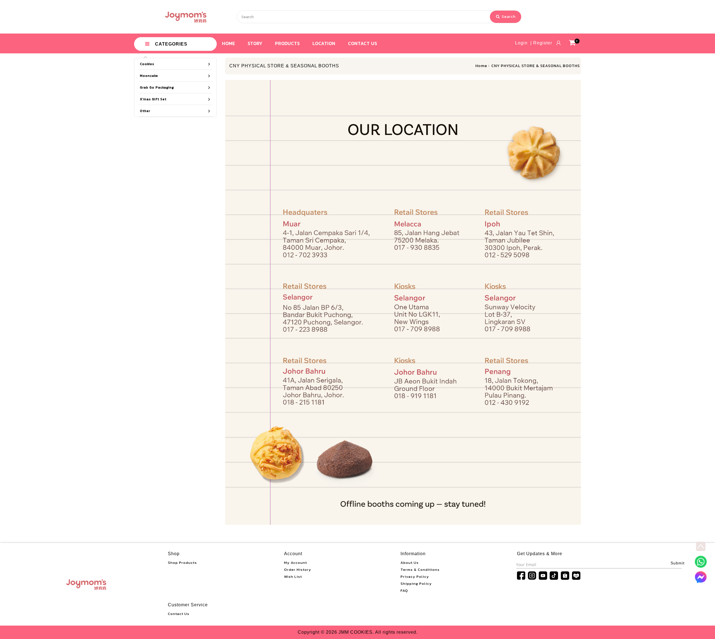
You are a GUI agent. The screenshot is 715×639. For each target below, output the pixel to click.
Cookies (147, 63)
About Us (410, 562)
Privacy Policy (415, 576)
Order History (297, 569)
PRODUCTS (287, 43)
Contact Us (178, 613)
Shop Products (182, 562)
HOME (228, 43)
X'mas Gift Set (153, 99)
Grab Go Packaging (157, 87)
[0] (572, 43)
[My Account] (558, 43)
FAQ (404, 590)
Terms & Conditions (420, 569)
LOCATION (324, 43)
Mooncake (149, 75)
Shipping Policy (416, 583)
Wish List (293, 576)
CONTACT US (362, 43)
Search (508, 17)
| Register (541, 43)
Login (521, 43)
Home (481, 66)
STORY (255, 43)
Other (145, 110)
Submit (678, 563)
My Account (295, 562)
